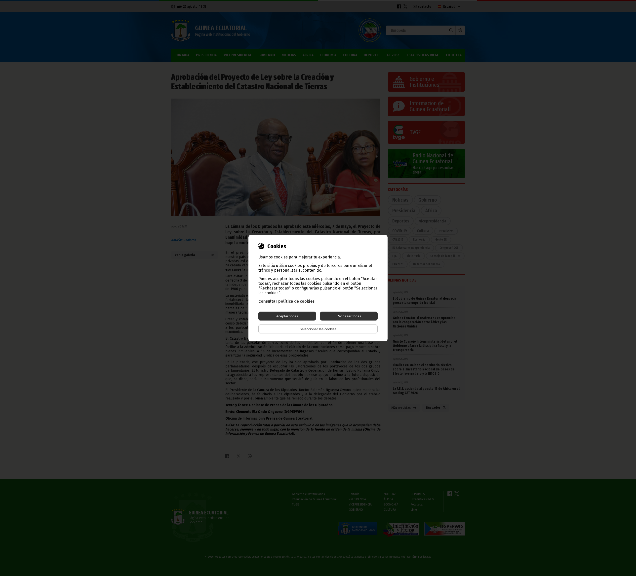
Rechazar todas (348, 316)
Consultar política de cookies (286, 301)
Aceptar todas (287, 316)
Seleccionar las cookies (318, 329)
